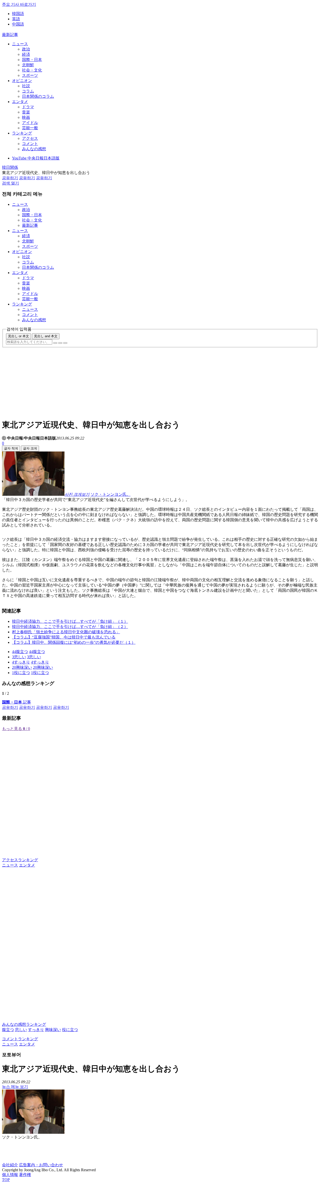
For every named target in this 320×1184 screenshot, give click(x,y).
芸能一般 (30, 128)
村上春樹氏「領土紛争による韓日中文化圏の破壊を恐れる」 (66, 632)
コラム (28, 91)
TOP (6, 1180)
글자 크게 (30, 448)
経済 (26, 54)
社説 (26, 86)
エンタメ (20, 102)
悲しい (21, 1030)
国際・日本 (32, 60)
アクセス (30, 138)
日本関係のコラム (38, 96)
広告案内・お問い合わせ (41, 1165)
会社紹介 (10, 1165)
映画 (26, 117)
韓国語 (18, 14)
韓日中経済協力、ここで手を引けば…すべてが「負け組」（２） (70, 626)
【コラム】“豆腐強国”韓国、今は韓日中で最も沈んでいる (64, 637)
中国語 (18, 24)
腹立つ (8, 1030)
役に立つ (70, 1030)
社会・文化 (32, 70)
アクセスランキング (20, 860)
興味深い (53, 1030)
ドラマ (28, 107)
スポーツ (30, 75)
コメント (30, 144)
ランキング (22, 133)
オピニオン (22, 80)
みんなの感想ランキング (24, 1024)
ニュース (20, 44)
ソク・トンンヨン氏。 (110, 494)
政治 (26, 49)
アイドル (30, 122)
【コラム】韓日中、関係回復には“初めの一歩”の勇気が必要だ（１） (74, 642)
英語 (16, 19)
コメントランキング (20, 1039)
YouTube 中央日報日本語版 (36, 158)
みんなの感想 (34, 149)
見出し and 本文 (46, 336)
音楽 (26, 112)
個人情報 (10, 1174)
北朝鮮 (28, 65)
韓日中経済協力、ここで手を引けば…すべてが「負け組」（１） (70, 621)
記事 (16, 702)
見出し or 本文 (18, 336)
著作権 (25, 1174)
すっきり (36, 1030)
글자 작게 (11, 448)
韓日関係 (10, 167)
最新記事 (10, 34)
